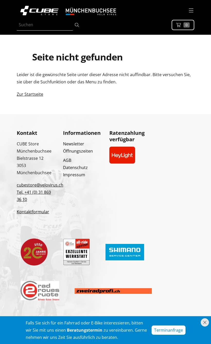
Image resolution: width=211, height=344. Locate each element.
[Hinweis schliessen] (205, 322)
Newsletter (73, 144)
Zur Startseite (30, 94)
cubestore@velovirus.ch (40, 185)
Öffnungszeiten (78, 151)
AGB (67, 160)
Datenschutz (75, 167)
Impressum (74, 175)
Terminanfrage (168, 330)
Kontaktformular (33, 212)
